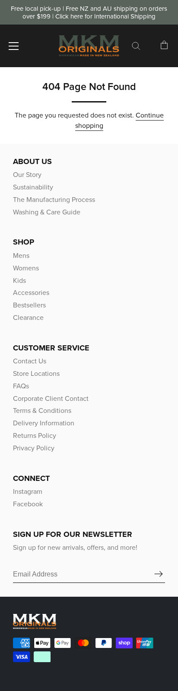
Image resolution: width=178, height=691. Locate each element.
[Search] (136, 47)
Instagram (27, 491)
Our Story (27, 175)
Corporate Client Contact (51, 398)
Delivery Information (43, 423)
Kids (19, 280)
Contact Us (29, 361)
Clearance (28, 317)
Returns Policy (34, 435)
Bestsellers (29, 305)
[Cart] (164, 47)
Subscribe (158, 574)
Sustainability (33, 187)
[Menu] (13, 46)
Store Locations (36, 373)
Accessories (31, 292)
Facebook (28, 504)
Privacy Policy (33, 448)
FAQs (21, 386)
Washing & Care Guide (46, 212)
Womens (26, 268)
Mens (21, 255)
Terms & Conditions (42, 410)
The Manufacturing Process (54, 200)
